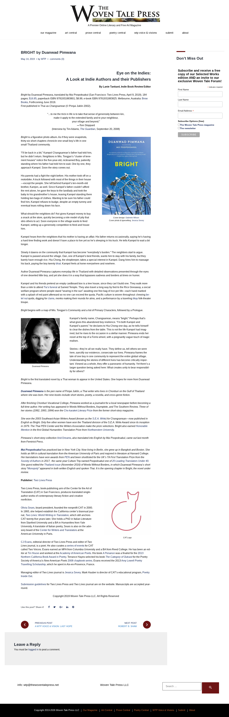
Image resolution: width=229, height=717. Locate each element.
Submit (169, 32)
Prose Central (93, 32)
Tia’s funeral (50, 287)
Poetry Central (118, 32)
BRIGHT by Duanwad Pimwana (48, 52)
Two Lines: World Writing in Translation (47, 515)
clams (51, 298)
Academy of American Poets (75, 553)
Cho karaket (78, 410)
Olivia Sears (27, 507)
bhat (58, 263)
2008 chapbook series (80, 560)
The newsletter (188, 128)
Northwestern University (101, 429)
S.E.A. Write (99, 418)
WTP (43, 59)
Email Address (186, 110)
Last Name (183, 99)
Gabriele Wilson (132, 218)
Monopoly (33, 468)
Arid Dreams (64, 438)
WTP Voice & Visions (145, 32)
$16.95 (33, 98)
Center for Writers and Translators (58, 530)
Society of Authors (31, 461)
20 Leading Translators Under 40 (130, 461)
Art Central (71, 32)
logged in (33, 649)
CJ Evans (26, 542)
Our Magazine (48, 32)
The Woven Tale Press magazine (197, 125)
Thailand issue (52, 464)
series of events (75, 545)
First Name (183, 89)
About (185, 32)
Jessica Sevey (138, 220)
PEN (67, 457)
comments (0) (57, 59)
